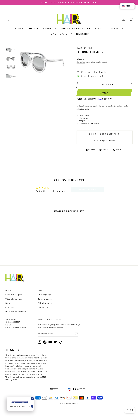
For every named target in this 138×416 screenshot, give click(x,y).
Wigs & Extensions (75, 28)
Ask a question (104, 141)
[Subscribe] (76, 333)
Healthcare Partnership (69, 34)
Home (19, 28)
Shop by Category (41, 28)
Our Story (115, 28)
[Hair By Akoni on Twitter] (55, 342)
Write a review (87, 189)
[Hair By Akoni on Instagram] (39, 342)
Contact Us (43, 307)
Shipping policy (45, 303)
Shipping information (104, 134)
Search (41, 290)
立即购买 (104, 92)
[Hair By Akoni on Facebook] (44, 342)
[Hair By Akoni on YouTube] (50, 342)
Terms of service (45, 299)
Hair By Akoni (86, 48)
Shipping (81, 62)
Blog (99, 28)
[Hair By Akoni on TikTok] (60, 342)
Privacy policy (44, 295)
